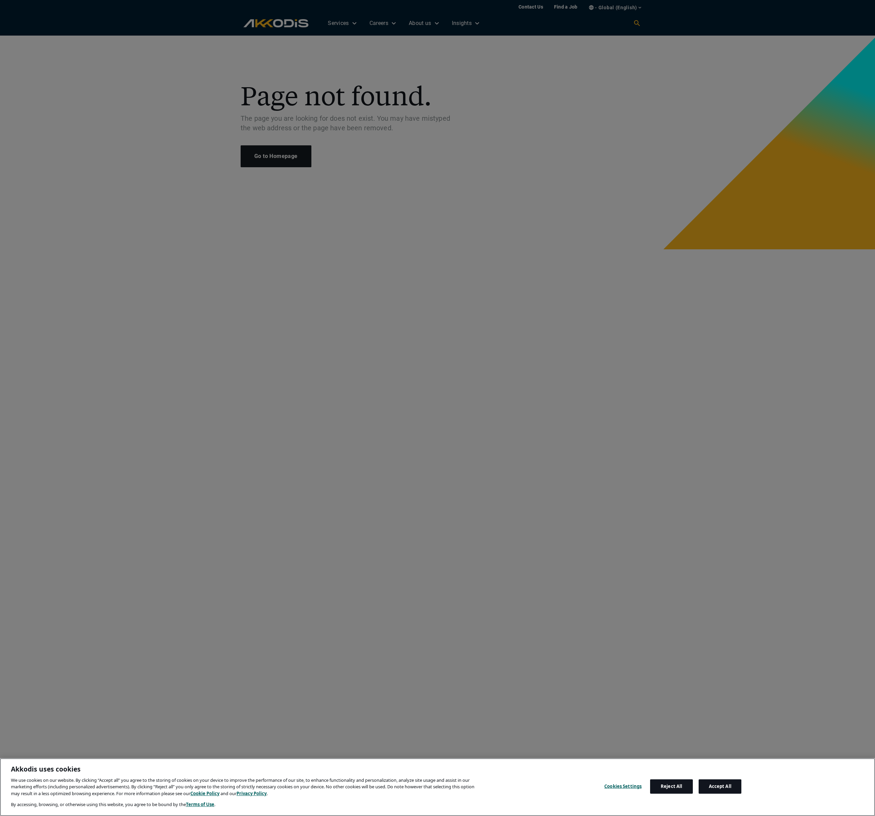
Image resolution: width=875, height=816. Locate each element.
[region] (437, 787)
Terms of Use (200, 804)
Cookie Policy (204, 793)
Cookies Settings (623, 786)
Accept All (720, 786)
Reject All (671, 786)
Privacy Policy (252, 793)
